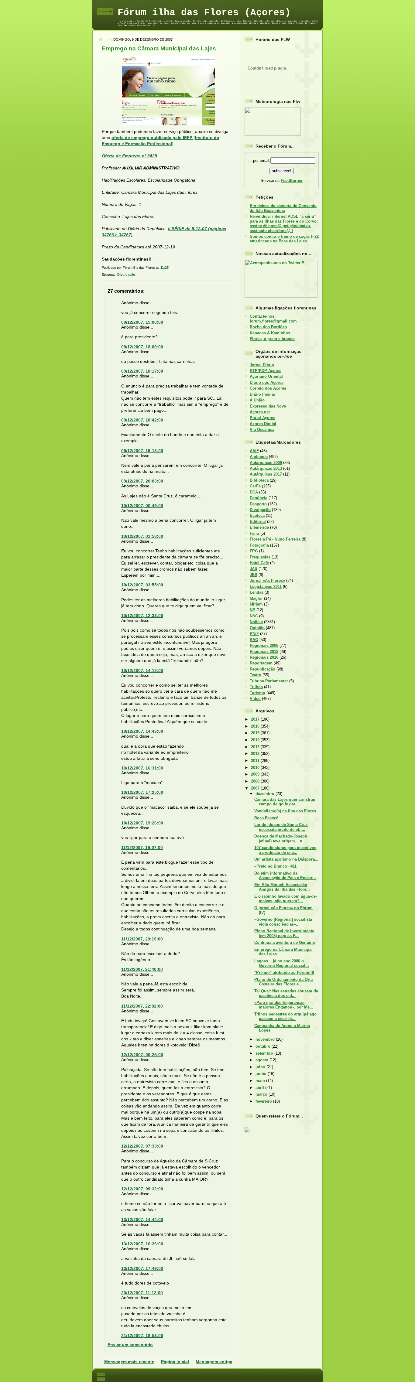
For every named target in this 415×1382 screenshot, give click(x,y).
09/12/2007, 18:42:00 (142, 420)
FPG (254, 551)
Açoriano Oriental (266, 376)
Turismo (257, 693)
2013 (256, 747)
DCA (254, 492)
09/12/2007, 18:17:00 (142, 371)
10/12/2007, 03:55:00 (142, 584)
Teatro (255, 675)
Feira (254, 533)
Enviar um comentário (130, 1344)
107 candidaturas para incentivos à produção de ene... (285, 850)
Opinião (257, 628)
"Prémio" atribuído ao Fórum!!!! (284, 972)
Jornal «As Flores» (267, 580)
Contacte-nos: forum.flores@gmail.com (273, 318)
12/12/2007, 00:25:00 (142, 1054)
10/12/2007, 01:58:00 (142, 536)
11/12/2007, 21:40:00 (142, 969)
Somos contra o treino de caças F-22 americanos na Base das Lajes (284, 238)
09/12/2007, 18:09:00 (142, 346)
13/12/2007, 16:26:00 (142, 1243)
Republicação (262, 669)
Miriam (256, 604)
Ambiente (259, 456)
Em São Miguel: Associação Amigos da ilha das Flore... (282, 887)
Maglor (256, 598)
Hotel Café (259, 563)
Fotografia (259, 545)
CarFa (255, 486)
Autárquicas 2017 (266, 474)
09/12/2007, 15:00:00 (142, 322)
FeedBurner (292, 180)
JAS (253, 568)
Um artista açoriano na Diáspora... (286, 859)
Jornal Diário (262, 365)
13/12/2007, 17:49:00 (142, 1268)
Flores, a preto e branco (272, 338)
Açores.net (260, 412)
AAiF (254, 451)
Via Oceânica (262, 429)
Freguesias (260, 557)
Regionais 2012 (264, 651)
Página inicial (175, 1361)
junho (262, 1073)
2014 (256, 740)
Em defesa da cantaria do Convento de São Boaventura (283, 208)
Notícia (256, 621)
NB (252, 610)
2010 (256, 767)
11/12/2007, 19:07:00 (142, 847)
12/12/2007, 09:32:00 (142, 1188)
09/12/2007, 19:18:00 (142, 450)
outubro (264, 1046)
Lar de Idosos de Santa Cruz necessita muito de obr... (281, 826)
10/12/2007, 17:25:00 (142, 792)
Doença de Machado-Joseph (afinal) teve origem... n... (280, 838)
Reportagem (261, 663)
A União (257, 400)
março (262, 1094)
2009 (256, 774)
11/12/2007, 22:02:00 (142, 1006)
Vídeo (255, 698)
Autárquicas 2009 (266, 462)
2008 (256, 781)
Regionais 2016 (264, 657)
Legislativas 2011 (266, 586)
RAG (254, 639)
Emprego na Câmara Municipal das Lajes (159, 48)
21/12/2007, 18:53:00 (142, 1335)
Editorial (258, 521)
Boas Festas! (266, 818)
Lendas (256, 592)
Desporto (258, 504)
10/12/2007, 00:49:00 (142, 505)
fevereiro (264, 1101)
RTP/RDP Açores (265, 370)
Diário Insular (262, 394)
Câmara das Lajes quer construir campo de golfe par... (285, 801)
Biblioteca (259, 480)
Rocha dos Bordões (268, 327)
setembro (265, 1053)
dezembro (266, 793)
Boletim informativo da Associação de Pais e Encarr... (285, 875)
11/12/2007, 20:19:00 (142, 939)
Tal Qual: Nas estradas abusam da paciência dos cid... (286, 993)
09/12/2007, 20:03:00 (142, 481)
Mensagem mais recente (129, 1361)
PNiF (254, 633)
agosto (262, 1060)
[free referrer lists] (247, 1131)
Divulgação (126, 274)
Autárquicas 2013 (266, 468)
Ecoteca (257, 515)
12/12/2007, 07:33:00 (142, 1146)
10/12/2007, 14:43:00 (142, 731)
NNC (254, 616)
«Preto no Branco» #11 (275, 866)
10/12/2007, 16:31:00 (142, 768)
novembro (266, 1039)
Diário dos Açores (266, 382)
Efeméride (259, 527)
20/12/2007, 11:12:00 (142, 1292)
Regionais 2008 (264, 645)
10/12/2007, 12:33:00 (142, 615)
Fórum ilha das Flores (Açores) (204, 12)
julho (261, 1067)
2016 (256, 726)
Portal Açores (262, 417)
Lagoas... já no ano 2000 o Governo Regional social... (281, 963)
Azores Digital (263, 423)
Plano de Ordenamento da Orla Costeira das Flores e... (283, 981)
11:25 (164, 267)
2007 (256, 788)
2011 (256, 760)
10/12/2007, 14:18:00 (142, 670)
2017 (256, 719)
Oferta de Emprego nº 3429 (129, 155)
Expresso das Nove (268, 406)
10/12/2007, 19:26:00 (142, 823)
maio (261, 1080)
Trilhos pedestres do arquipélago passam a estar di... (285, 1016)
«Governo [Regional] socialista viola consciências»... (283, 921)
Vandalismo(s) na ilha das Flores (285, 811)
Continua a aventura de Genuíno (284, 942)
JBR (253, 574)
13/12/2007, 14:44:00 (142, 1219)
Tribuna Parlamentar (269, 681)
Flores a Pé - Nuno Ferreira (275, 539)
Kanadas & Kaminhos (270, 333)
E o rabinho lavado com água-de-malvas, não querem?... (285, 898)
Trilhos (256, 686)
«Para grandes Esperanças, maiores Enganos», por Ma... (283, 1004)
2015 (256, 733)
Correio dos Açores (268, 388)
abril (260, 1087)
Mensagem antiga (214, 1361)
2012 (256, 753)
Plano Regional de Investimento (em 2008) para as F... (284, 933)
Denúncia (258, 498)
